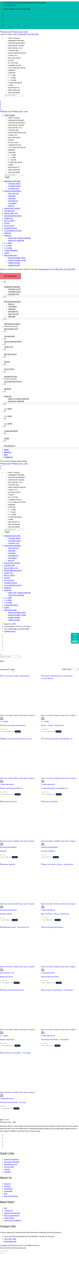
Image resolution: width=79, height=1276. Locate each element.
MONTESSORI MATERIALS (12, 191)
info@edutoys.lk (10, 5)
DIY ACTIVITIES (9, 226)
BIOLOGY (11, 206)
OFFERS (6, 253)
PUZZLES (7, 223)
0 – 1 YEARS (8, 243)
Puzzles (7, 1169)
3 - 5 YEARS (8, 424)
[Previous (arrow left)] (1, 1253)
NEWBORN (7, 233)
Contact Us (8, 457)
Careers (7, 1186)
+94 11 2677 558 (10, 1239)
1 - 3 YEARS (8, 416)
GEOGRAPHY (12, 203)
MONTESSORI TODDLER (12, 208)
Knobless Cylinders (6, 914)
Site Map (7, 1172)
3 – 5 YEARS (8, 248)
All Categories (10, 276)
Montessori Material (11, 1162)
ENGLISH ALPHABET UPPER (16, 258)
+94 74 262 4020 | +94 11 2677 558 (26, 34)
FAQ (5, 1208)
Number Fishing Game (7, 1039)
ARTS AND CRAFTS (10, 354)
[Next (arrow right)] (3, 1253)
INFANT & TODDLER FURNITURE (18, 399)
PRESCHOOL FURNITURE (16, 241)
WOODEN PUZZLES (14, 186)
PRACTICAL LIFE (13, 193)
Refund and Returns (11, 1215)
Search (7, 177)
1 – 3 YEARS (8, 245)
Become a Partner (11, 1196)
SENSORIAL (11, 196)
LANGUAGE (12, 198)
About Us (7, 452)
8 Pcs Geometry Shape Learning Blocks (12, 725)
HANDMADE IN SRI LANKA (12, 181)
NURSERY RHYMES (14, 263)
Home (6, 450)
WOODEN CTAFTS (14, 289)
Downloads (8, 1189)
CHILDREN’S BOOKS (10, 228)
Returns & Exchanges (12, 1213)
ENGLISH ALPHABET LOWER (17, 260)
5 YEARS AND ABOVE (11, 250)
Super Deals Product (20, 461)
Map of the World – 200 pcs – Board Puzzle (55, 914)
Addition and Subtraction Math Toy (11, 788)
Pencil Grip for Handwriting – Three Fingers (55, 1039)
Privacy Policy (9, 1218)
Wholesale (8, 1191)
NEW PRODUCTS (9, 446)
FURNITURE (7, 236)
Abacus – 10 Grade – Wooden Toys (52, 725)
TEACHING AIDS (9, 211)
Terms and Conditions (12, 1220)
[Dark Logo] (5, 32)
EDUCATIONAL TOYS (11, 213)
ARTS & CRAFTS (9, 221)
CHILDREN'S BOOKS (10, 377)
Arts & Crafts (9, 1167)
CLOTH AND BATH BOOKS (13, 231)
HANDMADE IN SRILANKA (12, 287)
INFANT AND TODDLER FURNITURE (19, 238)
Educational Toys (10, 1164)
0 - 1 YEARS (8, 409)
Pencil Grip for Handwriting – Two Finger (13, 1102)
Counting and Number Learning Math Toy (54, 788)
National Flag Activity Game (50, 977)
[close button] (1, 654)
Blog (6, 455)
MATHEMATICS (13, 201)
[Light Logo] (20, 32)
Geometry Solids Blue (48, 851)
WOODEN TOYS (13, 189)
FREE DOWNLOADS (10, 255)
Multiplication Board (6, 977)
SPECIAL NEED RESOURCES (13, 216)
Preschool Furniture (11, 1159)
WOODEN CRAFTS (14, 184)
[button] (1, 272)
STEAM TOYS (8, 218)
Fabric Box (3, 851)
